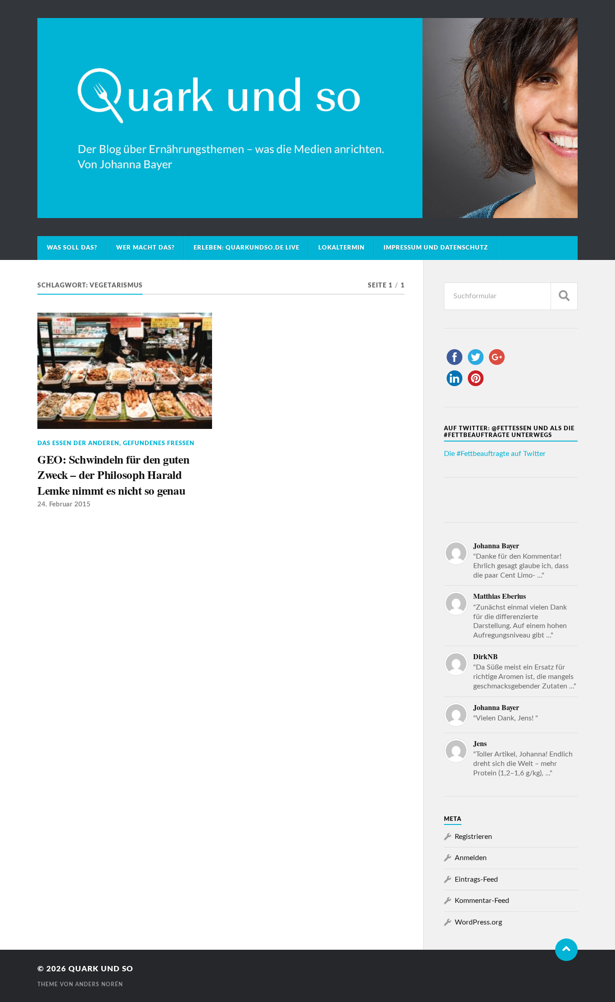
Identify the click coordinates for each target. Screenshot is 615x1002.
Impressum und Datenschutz (436, 247)
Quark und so (100, 969)
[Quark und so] (307, 118)
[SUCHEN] (564, 296)
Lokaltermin (341, 247)
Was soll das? (72, 247)
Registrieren (473, 836)
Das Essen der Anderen (78, 443)
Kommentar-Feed (482, 900)
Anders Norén (99, 984)
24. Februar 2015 (63, 504)
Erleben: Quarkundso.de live (246, 247)
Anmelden (471, 857)
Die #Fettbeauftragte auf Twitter (495, 453)
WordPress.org (478, 922)
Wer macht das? (145, 247)
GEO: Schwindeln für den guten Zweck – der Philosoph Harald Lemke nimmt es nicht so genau (113, 474)
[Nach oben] (566, 949)
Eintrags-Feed (476, 879)
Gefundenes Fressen (158, 443)
